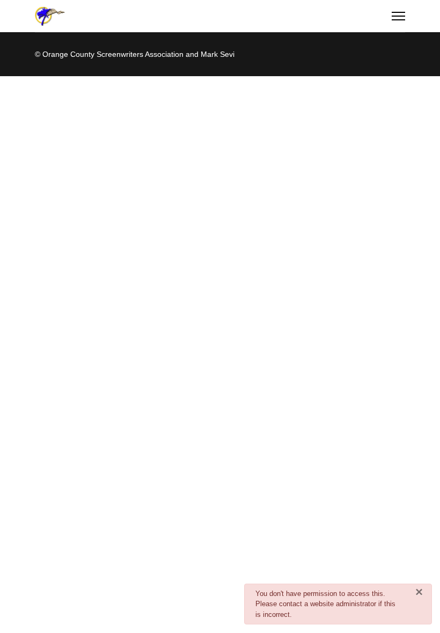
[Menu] (398, 16)
